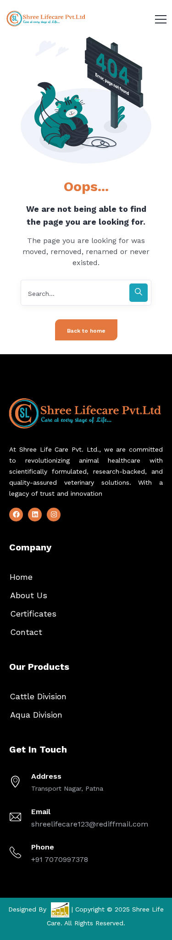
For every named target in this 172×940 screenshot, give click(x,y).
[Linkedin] (35, 514)
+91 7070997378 (59, 859)
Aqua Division (36, 714)
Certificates (33, 613)
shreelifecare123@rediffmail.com (89, 824)
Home (21, 577)
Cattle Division (38, 696)
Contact (26, 632)
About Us (28, 595)
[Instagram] (54, 514)
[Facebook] (16, 514)
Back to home (86, 331)
